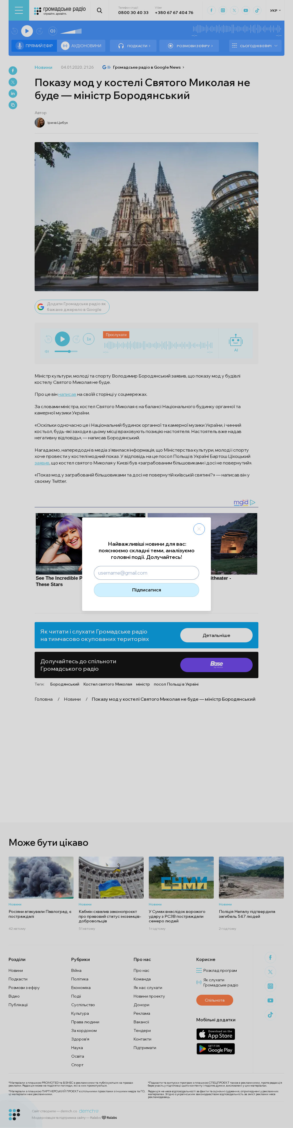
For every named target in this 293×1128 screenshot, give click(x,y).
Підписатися (146, 590)
